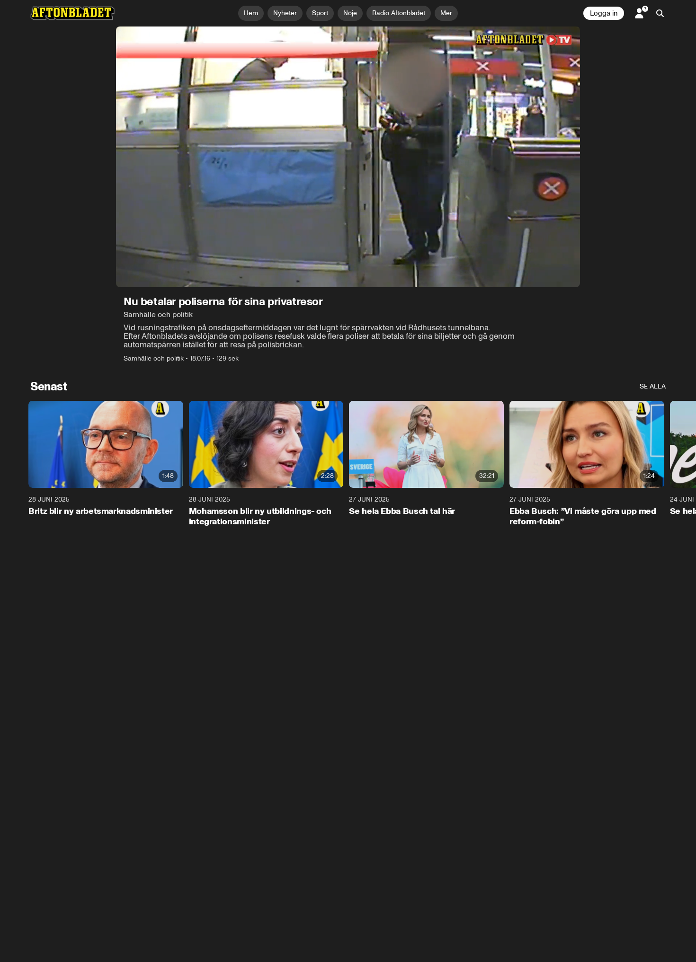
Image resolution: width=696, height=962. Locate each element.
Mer (446, 13)
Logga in (603, 13)
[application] (348, 156)
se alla (653, 386)
